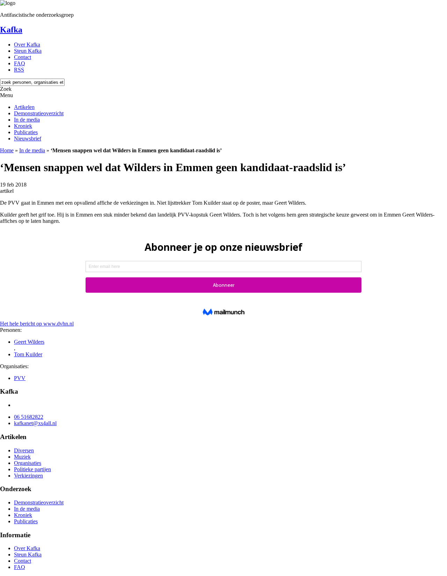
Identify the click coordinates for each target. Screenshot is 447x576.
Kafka (11, 29)
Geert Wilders (29, 342)
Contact (22, 57)
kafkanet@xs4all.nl (35, 423)
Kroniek (23, 126)
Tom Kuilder (28, 354)
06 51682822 (28, 417)
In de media (27, 120)
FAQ (19, 63)
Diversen (24, 450)
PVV (19, 378)
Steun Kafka (28, 51)
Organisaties (27, 463)
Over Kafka (27, 45)
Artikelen (24, 107)
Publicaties (26, 132)
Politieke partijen (32, 469)
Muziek (22, 457)
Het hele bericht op (37, 324)
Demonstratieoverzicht (39, 113)
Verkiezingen (28, 476)
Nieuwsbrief (27, 138)
